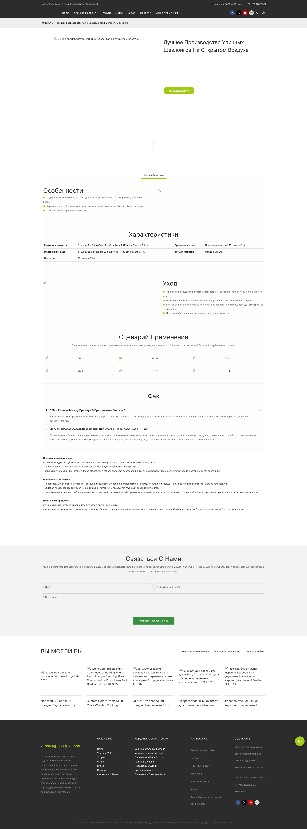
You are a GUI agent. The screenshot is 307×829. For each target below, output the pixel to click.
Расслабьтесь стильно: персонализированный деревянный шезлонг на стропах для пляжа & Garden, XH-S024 (242, 703)
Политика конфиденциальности (201, 822)
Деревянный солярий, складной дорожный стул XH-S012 (59, 703)
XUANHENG (47, 22)
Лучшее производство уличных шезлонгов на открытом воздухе (92, 22)
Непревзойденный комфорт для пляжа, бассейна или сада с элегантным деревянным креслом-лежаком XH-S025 (198, 703)
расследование (179, 90)
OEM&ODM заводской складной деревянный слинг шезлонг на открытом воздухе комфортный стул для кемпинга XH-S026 (153, 703)
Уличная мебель (256, 651)
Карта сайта (226, 822)
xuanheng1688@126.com (228, 4)
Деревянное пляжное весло (228, 651)
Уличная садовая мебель (195, 651)
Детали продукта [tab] (154, 175)
